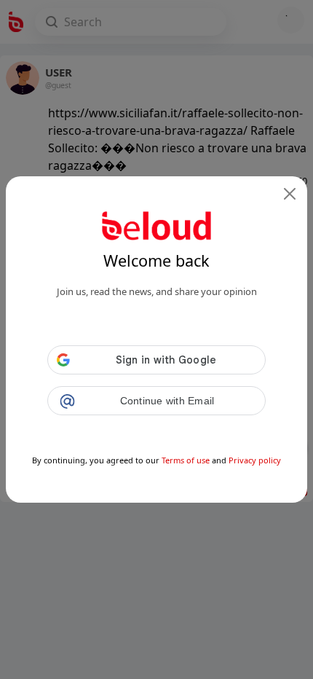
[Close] (289, 193)
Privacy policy (255, 460)
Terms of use (186, 460)
